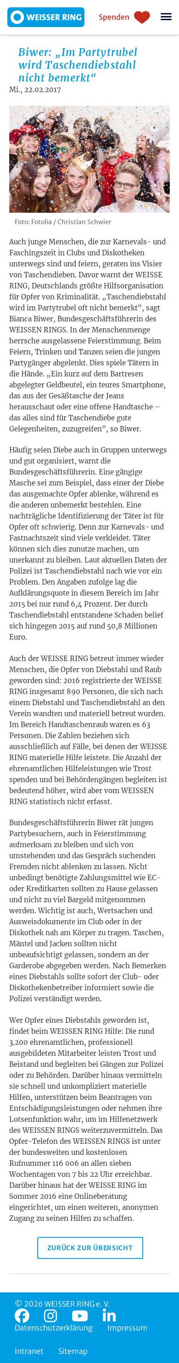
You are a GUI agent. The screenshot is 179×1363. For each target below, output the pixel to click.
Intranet (29, 1351)
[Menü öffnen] (166, 17)
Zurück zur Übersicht (90, 1248)
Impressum (127, 1327)
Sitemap (73, 1351)
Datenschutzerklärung (54, 1327)
